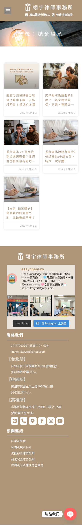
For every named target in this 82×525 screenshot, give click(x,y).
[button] (8, 10)
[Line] (14, 420)
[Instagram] (51, 420)
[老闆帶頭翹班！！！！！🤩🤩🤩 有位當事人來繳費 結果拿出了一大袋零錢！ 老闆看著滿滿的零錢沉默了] (17, 305)
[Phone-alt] (23, 420)
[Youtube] (60, 420)
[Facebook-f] (42, 420)
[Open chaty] (70, 514)
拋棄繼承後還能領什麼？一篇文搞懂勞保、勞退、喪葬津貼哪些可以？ (59, 100)
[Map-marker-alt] (32, 420)
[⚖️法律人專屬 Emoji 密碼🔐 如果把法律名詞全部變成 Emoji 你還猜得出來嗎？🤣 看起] (64, 305)
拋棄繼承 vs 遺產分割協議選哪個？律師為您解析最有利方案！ (20, 156)
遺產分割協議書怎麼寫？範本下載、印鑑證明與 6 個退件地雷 (21, 100)
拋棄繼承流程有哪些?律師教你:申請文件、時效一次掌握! (60, 156)
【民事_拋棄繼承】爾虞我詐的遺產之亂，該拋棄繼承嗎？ (20, 213)
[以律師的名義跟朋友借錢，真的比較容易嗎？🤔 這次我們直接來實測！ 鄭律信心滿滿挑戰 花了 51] (41, 305)
